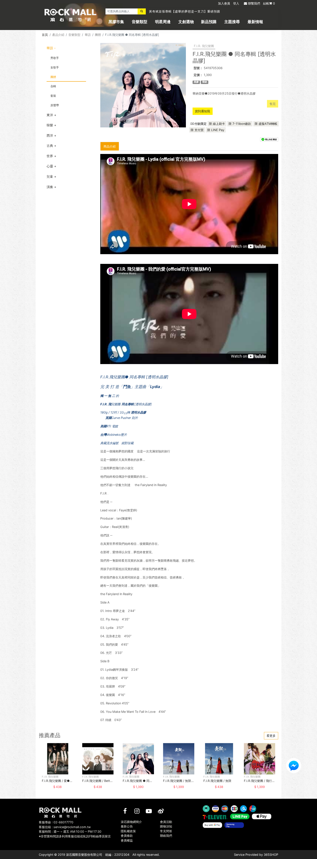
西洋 (50, 135)
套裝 (53, 95)
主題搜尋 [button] (232, 21)
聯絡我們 (166, 835)
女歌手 (54, 67)
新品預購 (209, 21)
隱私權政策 (128, 831)
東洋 (50, 115)
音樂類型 (139, 21)
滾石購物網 (70, 15)
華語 (88, 34)
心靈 (50, 166)
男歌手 (54, 58)
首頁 (45, 34)
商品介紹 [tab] (110, 146)
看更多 (271, 735)
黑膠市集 (116, 21)
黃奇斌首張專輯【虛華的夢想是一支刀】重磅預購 (184, 11)
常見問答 (166, 831)
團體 (98, 34)
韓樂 (50, 125)
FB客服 (293, 765)
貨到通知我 (202, 111)
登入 (236, 3)
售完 (273, 104)
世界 (50, 156)
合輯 (53, 86)
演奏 (50, 187)
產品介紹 (58, 34)
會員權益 (127, 840)
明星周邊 (163, 21)
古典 (50, 146)
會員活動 (166, 822)
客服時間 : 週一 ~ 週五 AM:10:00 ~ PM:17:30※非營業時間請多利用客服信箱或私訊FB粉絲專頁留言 (75, 834)
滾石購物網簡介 (131, 822)
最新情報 (255, 21)
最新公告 (127, 826)
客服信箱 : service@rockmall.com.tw (65, 827)
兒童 (50, 176)
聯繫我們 (254, 3)
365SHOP (271, 854)
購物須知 (166, 826)
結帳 (269, 3)
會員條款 (127, 835)
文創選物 (186, 21)
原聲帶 (54, 105)
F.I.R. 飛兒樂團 (204, 46)
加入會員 (224, 3)
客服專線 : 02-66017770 (56, 822)
